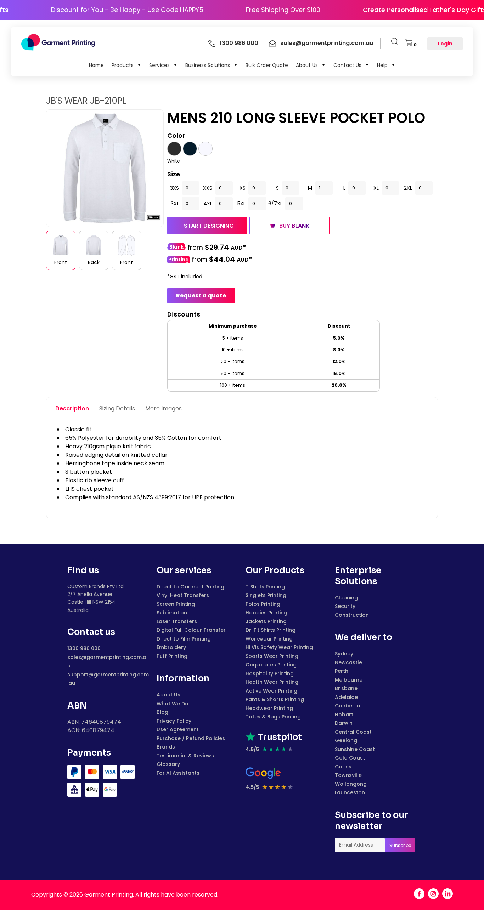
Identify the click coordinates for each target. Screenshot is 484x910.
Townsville (348, 775)
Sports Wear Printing (272, 656)
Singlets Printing (266, 595)
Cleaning (346, 597)
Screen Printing (176, 604)
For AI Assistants (178, 773)
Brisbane (346, 688)
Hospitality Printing (270, 673)
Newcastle (348, 662)
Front (60, 262)
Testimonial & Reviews (185, 755)
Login (445, 43)
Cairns (343, 766)
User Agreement (178, 729)
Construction (352, 615)
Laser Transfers (177, 621)
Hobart (344, 714)
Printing (178, 259)
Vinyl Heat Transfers (183, 595)
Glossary (168, 764)
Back (94, 262)
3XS (174, 188)
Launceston (350, 792)
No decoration (176, 248)
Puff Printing (172, 656)
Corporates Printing (271, 664)
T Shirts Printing (265, 586)
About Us (168, 694)
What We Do (172, 703)
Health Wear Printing (272, 682)
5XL (241, 203)
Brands (166, 746)
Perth (341, 671)
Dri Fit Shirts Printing (271, 629)
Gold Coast (350, 757)
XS (243, 188)
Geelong (346, 740)
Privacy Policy (174, 720)
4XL (207, 203)
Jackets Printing (266, 621)
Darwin (344, 723)
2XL (408, 188)
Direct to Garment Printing (190, 586)
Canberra (347, 705)
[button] (126, 64)
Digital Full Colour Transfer (191, 629)
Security (345, 606)
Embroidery (171, 647)
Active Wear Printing (271, 690)
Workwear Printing (269, 638)
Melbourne (348, 679)
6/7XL (275, 203)
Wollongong (351, 783)
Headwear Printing (269, 708)
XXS (207, 188)
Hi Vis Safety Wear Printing (279, 647)
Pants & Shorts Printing (275, 699)
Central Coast (353, 731)
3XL (175, 203)
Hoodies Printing (266, 612)
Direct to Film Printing (184, 638)
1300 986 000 (84, 648)
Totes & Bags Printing (273, 716)
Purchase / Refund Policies (191, 738)
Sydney (344, 653)
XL (376, 188)
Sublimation (172, 612)
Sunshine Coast (355, 749)
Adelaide (346, 697)
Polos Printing (263, 604)
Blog (162, 712)
